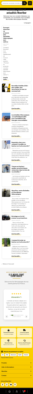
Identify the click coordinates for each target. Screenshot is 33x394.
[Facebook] (2, 384)
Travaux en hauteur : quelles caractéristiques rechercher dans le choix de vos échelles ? (20, 169)
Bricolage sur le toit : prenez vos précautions (19, 217)
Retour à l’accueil (8, 264)
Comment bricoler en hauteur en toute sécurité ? (21, 241)
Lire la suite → (5, 78)
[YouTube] (11, 384)
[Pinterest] (15, 384)
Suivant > (28, 23)
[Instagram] (6, 384)
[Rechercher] (24, 3)
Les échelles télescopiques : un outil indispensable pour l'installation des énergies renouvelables (20, 117)
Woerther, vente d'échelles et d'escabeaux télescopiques (20, 192)
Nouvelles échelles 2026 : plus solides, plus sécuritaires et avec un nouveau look (20, 88)
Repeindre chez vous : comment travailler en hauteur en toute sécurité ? (21, 144)
